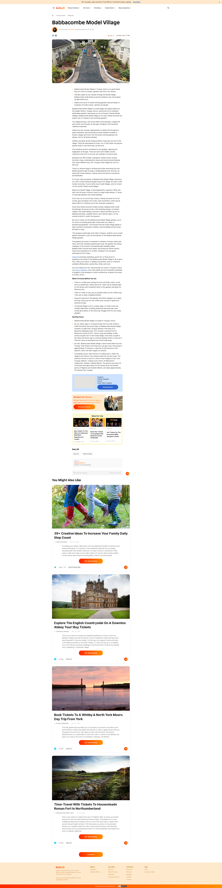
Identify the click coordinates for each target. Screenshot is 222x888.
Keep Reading (92, 561)
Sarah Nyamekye (61, 542)
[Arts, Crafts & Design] (53, 36)
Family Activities (73, 8)
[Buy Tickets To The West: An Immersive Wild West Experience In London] (81, 422)
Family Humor (109, 8)
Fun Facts (86, 8)
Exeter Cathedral (81, 270)
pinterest (129, 872)
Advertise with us (95, 872)
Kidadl (53, 15)
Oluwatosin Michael (62, 631)
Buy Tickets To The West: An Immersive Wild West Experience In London (81, 435)
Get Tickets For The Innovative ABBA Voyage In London (114, 434)
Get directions (108, 387)
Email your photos (84, 407)
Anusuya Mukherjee (62, 723)
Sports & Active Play (74, 567)
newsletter (111, 874)
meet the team (112, 872)
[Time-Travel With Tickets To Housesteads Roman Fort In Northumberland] (91, 778)
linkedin (128, 877)
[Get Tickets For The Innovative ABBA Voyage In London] (113, 422)
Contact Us (93, 869)
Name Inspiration (124, 8)
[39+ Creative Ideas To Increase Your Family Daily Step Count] (91, 506)
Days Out (76, 428)
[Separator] (127, 473)
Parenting (97, 8)
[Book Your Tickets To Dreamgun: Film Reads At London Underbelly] (97, 422)
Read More (136, 2)
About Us (111, 869)
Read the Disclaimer (81, 473)
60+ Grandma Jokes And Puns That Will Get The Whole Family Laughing (106, 2)
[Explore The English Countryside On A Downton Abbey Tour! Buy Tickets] (91, 596)
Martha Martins (71, 29)
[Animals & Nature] (55, 567)
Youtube (128, 879)
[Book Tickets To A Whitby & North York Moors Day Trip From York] (91, 688)
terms (146, 869)
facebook (129, 869)
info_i (56, 35)
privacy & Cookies (149, 872)
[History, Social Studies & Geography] (55, 659)
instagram (129, 874)
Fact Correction (117, 473)
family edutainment (113, 877)
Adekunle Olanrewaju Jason (65, 813)
